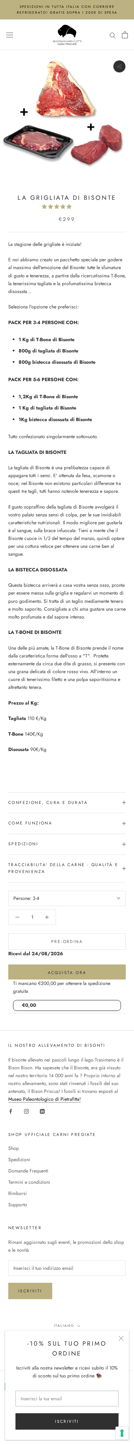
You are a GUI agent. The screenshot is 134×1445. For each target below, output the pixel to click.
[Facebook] (10, 1111)
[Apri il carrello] (125, 34)
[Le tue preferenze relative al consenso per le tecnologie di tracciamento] (122, 1433)
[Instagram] (26, 1111)
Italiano (64, 1325)
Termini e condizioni (29, 1182)
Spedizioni (19, 1159)
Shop (13, 1148)
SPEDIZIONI (23, 844)
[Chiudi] (121, 1338)
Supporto (17, 1204)
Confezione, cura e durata (48, 803)
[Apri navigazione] (9, 35)
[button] (57, 206)
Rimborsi (17, 1193)
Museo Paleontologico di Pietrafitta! (44, 1099)
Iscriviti (67, 1421)
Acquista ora (67, 973)
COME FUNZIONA (30, 823)
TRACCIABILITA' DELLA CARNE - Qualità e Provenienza (63, 868)
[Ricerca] (113, 35)
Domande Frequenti (28, 1170)
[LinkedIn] (42, 1111)
